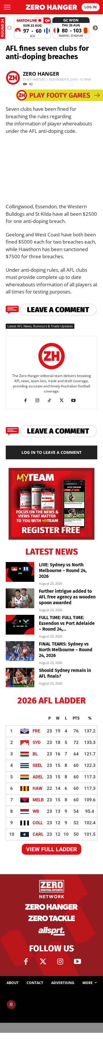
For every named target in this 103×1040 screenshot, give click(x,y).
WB (36, 811)
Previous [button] (9, 28)
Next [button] (95, 28)
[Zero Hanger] (51, 7)
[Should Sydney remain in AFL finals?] (20, 677)
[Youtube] (75, 400)
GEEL (37, 765)
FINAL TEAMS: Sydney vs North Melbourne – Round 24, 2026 (65, 649)
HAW (37, 788)
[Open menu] (7, 7)
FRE (36, 731)
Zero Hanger (41, 73)
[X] (63, 400)
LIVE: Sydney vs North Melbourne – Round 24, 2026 (63, 570)
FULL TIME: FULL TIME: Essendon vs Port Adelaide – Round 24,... (67, 623)
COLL (38, 822)
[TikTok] (51, 400)
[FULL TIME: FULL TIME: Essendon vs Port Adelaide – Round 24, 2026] (20, 625)
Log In (90, 7)
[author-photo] (51, 369)
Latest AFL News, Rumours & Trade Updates (40, 326)
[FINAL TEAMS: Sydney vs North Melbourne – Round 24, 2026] (20, 651)
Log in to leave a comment (51, 452)
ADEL (38, 776)
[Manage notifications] (11, 1004)
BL (35, 754)
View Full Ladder (51, 849)
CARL (38, 834)
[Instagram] (39, 400)
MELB (38, 799)
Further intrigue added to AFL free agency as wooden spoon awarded (67, 596)
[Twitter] (43, 962)
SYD (37, 742)
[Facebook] (27, 400)
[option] (32, 28)
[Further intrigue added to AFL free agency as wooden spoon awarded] (20, 598)
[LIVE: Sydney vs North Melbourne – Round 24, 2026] (20, 572)
